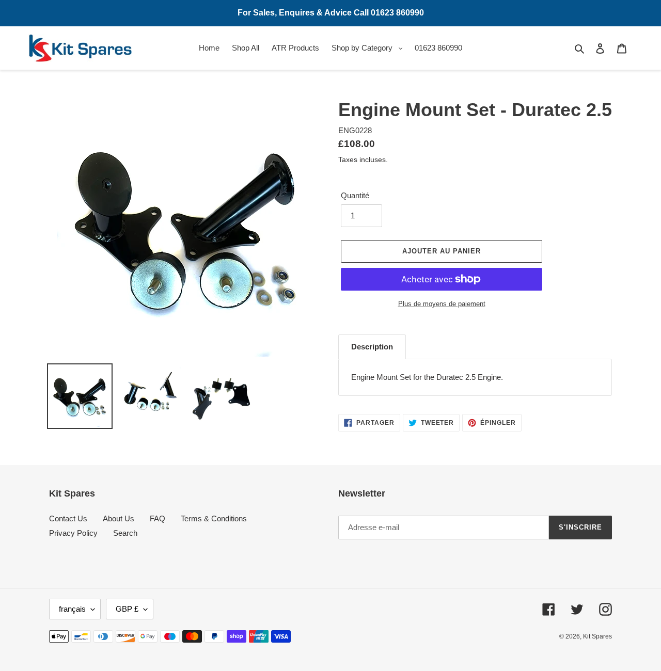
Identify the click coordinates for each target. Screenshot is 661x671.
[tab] (372, 346)
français (72, 608)
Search (125, 533)
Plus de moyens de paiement (441, 304)
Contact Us (68, 518)
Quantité (355, 195)
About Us (118, 518)
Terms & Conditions (214, 518)
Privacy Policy (73, 533)
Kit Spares (597, 636)
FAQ (157, 518)
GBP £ (127, 608)
